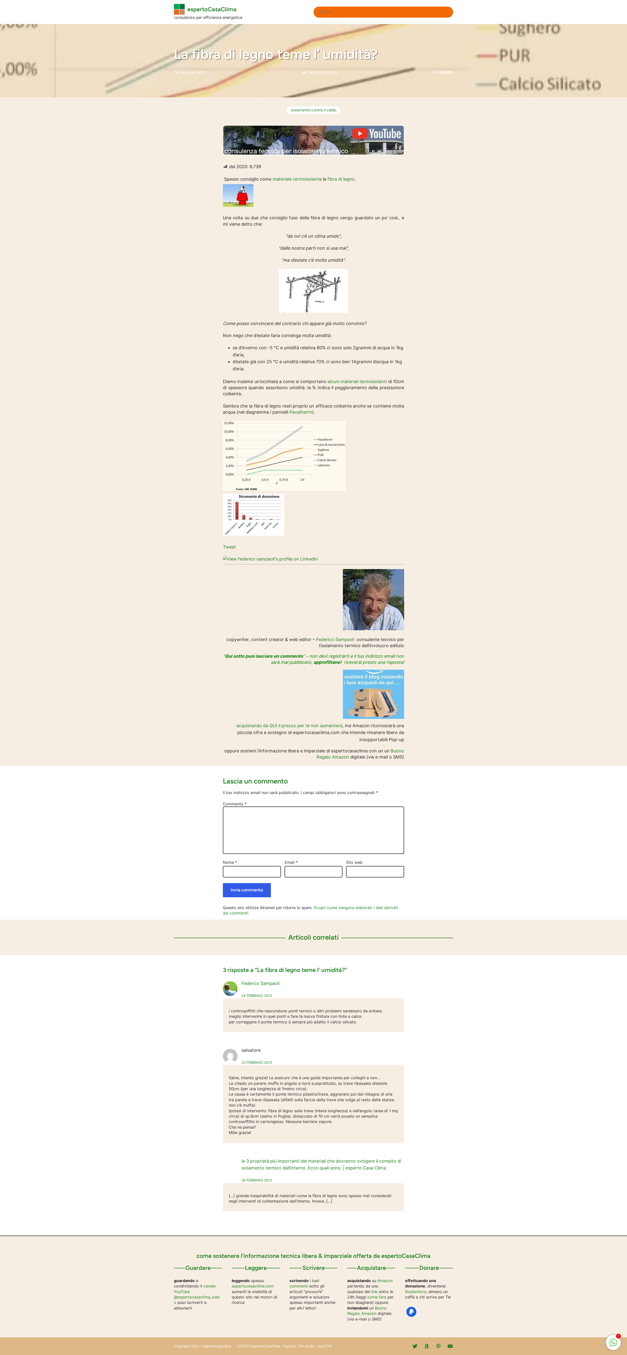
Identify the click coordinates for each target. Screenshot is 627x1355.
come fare (376, 1297)
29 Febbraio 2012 (256, 1180)
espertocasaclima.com (253, 1286)
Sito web (354, 862)
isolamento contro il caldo (313, 110)
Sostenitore (415, 1291)
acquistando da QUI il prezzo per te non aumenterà (289, 725)
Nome (230, 862)
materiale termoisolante (297, 179)
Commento (235, 803)
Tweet (229, 546)
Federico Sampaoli (335, 639)
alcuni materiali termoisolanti (357, 381)
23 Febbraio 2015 (256, 1062)
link (374, 1291)
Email (291, 862)
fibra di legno (341, 179)
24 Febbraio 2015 (256, 995)
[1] (613, 1345)
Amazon (385, 1280)
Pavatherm (300, 412)
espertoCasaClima (212, 9)
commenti (298, 1286)
